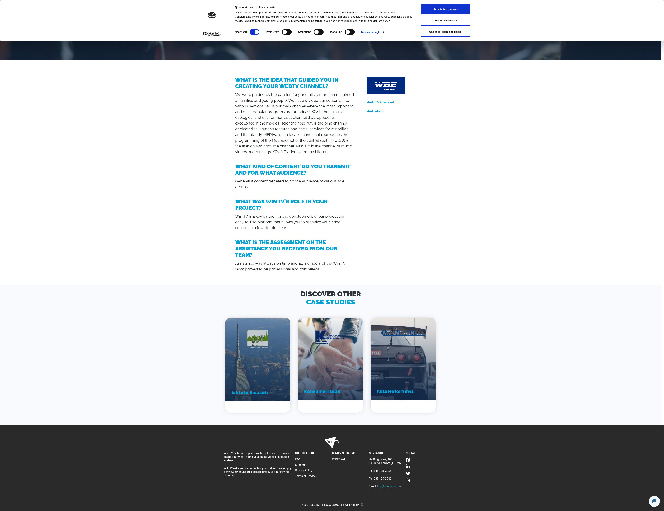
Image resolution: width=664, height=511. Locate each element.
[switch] (287, 32)
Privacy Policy (303, 470)
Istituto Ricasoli (249, 392)
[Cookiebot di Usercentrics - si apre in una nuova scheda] (212, 34)
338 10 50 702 (382, 478)
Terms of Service (305, 476)
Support (300, 465)
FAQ (297, 459)
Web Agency (352, 505)
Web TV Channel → (382, 102)
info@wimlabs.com (389, 486)
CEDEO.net (338, 459)
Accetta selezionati (445, 20)
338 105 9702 (382, 470)
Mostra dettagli (370, 32)
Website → (376, 111)
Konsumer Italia (322, 391)
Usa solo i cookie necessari (445, 31)
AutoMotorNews (395, 391)
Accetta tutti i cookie (445, 9)
